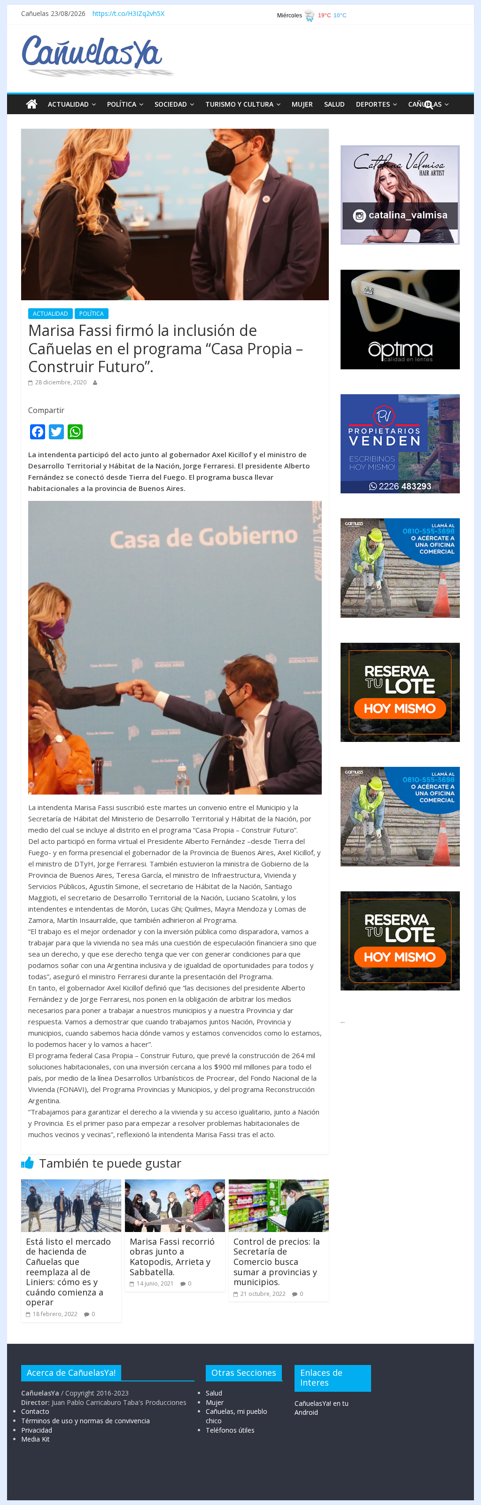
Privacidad (36, 1430)
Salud (214, 1392)
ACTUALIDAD (68, 104)
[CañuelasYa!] (98, 39)
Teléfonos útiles (230, 1430)
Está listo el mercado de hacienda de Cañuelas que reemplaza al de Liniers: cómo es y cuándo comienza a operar (68, 1272)
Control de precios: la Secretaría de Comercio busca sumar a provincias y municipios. (276, 1261)
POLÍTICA (121, 104)
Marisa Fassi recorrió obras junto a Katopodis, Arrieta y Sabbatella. (172, 1257)
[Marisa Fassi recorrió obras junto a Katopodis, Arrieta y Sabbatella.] (175, 1185)
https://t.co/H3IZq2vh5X (128, 13)
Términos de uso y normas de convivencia (85, 1420)
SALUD (334, 104)
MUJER (302, 104)
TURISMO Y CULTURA (239, 104)
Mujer (215, 1402)
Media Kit (35, 1439)
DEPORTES (373, 104)
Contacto (35, 1411)
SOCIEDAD (171, 104)
